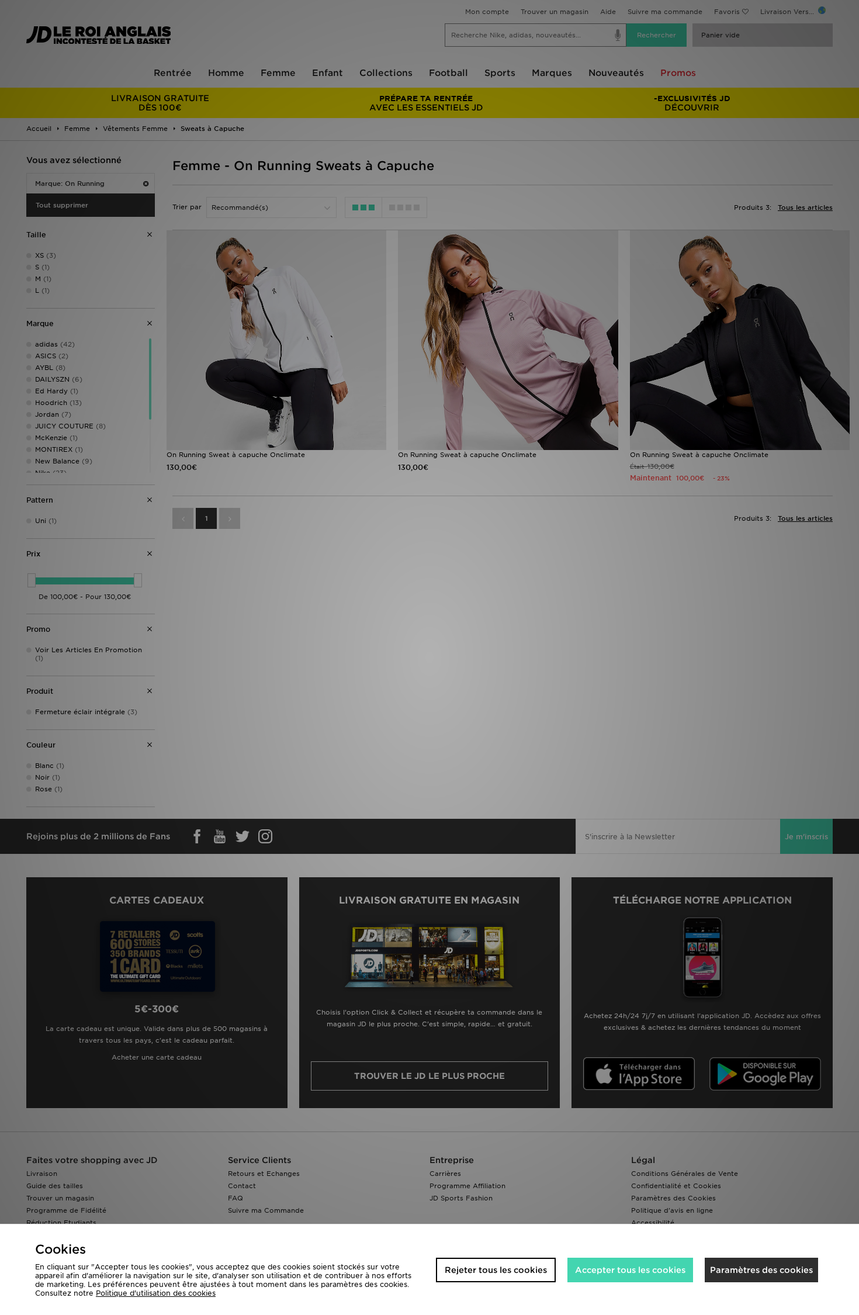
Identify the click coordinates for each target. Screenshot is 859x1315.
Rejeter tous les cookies (496, 1270)
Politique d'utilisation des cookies (156, 1293)
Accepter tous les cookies (630, 1270)
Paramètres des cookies (761, 1270)
